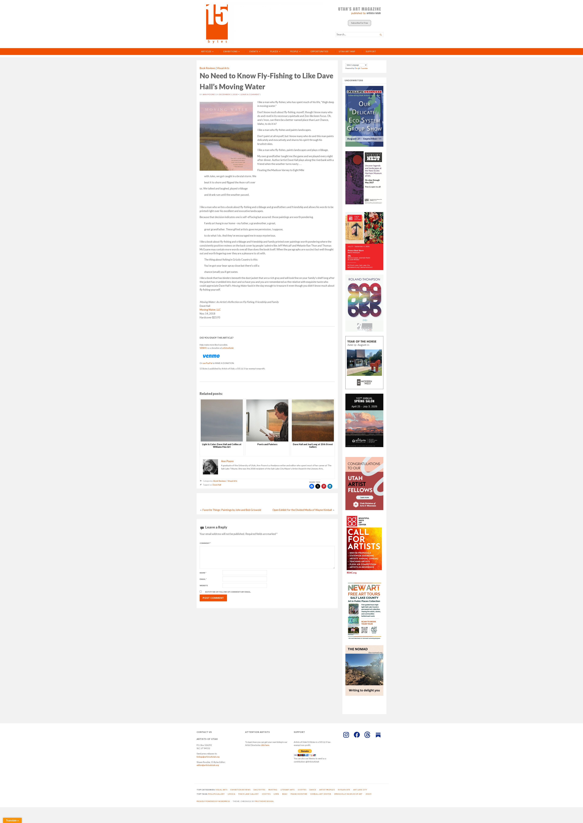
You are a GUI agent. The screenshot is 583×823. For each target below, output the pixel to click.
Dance (312, 790)
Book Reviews (207, 68)
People (294, 51)
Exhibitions (230, 51)
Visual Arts (223, 68)
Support (371, 51)
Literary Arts (288, 790)
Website (204, 585)
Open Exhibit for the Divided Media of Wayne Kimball (302, 509)
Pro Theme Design (264, 801)
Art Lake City (360, 790)
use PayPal (207, 363)
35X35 (369, 794)
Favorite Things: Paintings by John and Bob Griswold (232, 509)
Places (274, 51)
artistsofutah (228, 348)
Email (203, 579)
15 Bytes (302, 790)
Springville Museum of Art (348, 794)
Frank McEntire (299, 794)
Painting (272, 790)
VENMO (203, 348)
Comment (205, 543)
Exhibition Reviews (240, 790)
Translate (364, 68)
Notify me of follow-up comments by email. (228, 592)
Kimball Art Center (320, 794)
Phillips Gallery (216, 794)
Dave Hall (217, 485)
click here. (265, 745)
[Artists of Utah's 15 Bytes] (262, 23)
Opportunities (319, 51)
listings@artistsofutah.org (208, 757)
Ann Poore (209, 94)
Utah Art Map (347, 51)
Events (254, 51)
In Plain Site (344, 790)
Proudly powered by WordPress (213, 801)
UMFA (276, 794)
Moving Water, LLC (210, 309)
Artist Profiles (327, 790)
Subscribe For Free (359, 23)
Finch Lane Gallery (248, 794)
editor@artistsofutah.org (208, 765)
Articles (206, 51)
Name (203, 573)
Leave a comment (250, 94)
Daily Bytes (259, 790)
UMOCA (231, 794)
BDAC (285, 794)
